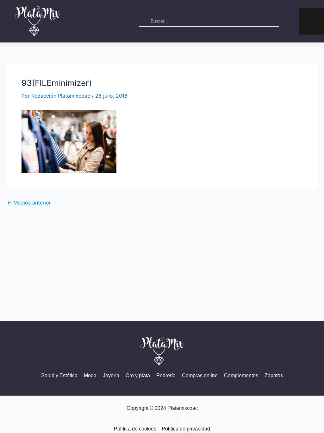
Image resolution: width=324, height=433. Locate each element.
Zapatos (274, 375)
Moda (90, 375)
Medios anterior (29, 202)
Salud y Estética (59, 375)
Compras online (200, 375)
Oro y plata (138, 375)
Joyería (111, 375)
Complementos (241, 375)
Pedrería (166, 375)
